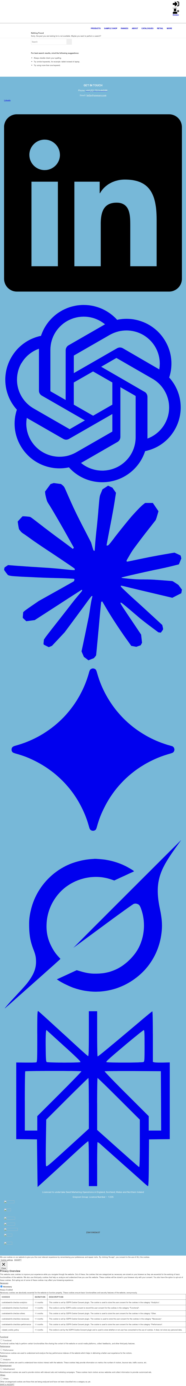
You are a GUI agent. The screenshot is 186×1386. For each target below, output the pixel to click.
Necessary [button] (4, 1283)
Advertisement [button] (5, 1365)
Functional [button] (4, 1337)
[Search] (176, 28)
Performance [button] (5, 1346)
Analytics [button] (3, 1356)
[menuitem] (95, 28)
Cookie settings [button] (7, 1260)
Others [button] (2, 1375)
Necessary (7, 1287)
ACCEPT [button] (18, 1260)
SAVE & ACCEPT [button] (7, 1384)
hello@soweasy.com (96, 95)
